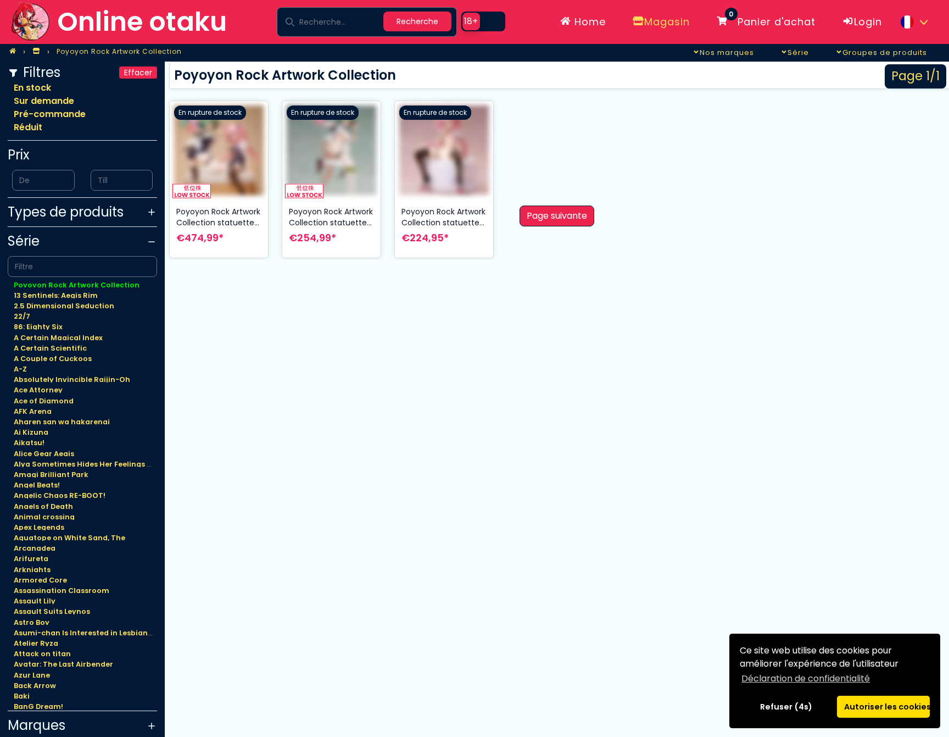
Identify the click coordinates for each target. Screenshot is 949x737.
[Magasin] (36, 51)
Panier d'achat (772, 20)
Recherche (417, 21)
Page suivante (557, 215)
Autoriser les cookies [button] (887, 706)
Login (868, 22)
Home (588, 22)
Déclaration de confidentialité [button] (805, 678)
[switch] (483, 21)
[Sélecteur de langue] (913, 22)
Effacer (138, 72)
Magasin (667, 22)
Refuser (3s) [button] (786, 706)
